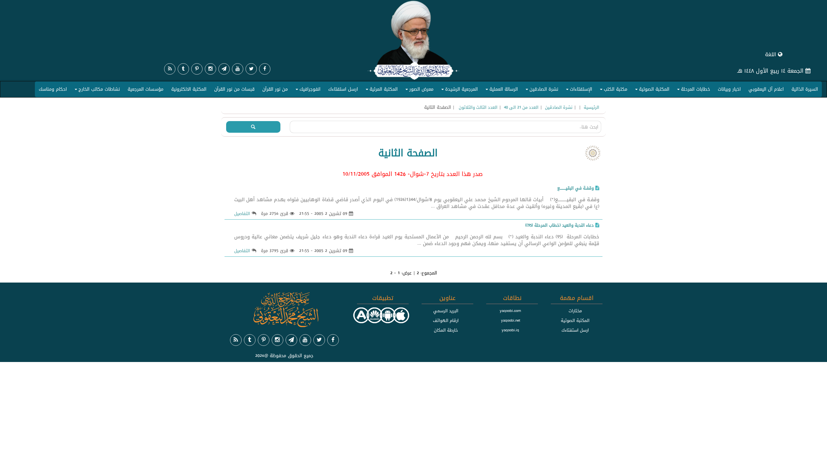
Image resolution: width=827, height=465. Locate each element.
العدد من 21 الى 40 (521, 107)
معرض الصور (418, 90)
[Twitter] (251, 69)
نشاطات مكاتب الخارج (96, 90)
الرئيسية (591, 107)
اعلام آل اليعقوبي (766, 89)
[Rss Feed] (169, 69)
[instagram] (210, 69)
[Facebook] (264, 69)
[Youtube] (237, 69)
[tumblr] (183, 69)
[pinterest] (197, 69)
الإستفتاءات (578, 90)
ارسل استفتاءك (343, 89)
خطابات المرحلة (692, 90)
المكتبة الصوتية (651, 90)
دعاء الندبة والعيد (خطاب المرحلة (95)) (559, 225)
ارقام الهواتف (446, 320)
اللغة (771, 54)
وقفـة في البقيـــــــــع (575, 188)
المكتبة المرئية (381, 90)
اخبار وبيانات (729, 89)
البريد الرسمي (445, 311)
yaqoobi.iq (510, 330)
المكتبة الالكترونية (188, 89)
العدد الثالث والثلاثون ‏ (477, 107)
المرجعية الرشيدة (458, 90)
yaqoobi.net (510, 320)
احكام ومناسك (53, 89)
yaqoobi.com (510, 311)
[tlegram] (224, 69)
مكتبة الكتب (612, 90)
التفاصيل (242, 213)
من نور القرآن (275, 89)
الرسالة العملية (501, 90)
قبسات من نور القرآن (234, 89)
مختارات (575, 311)
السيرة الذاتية (804, 89)
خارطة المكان (446, 330)
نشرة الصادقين (541, 90)
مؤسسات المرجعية (145, 89)
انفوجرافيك (307, 90)
